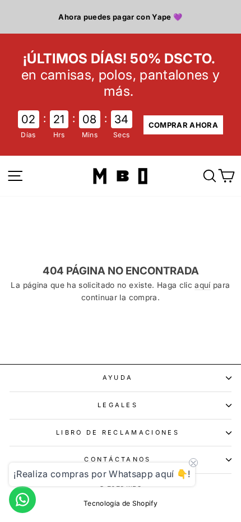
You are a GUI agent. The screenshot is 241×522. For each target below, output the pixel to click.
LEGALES (118, 405)
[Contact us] (22, 499)
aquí (202, 285)
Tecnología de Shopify (120, 503)
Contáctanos (117, 459)
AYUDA (118, 377)
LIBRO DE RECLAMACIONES (117, 432)
